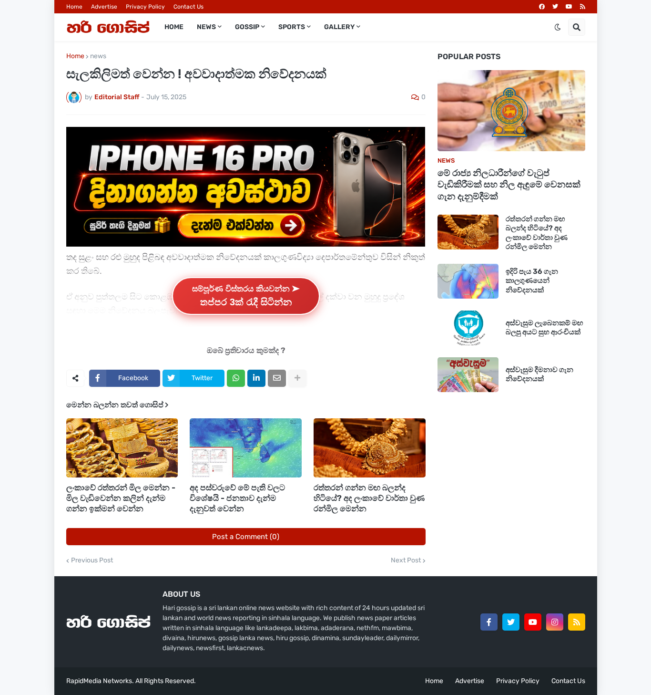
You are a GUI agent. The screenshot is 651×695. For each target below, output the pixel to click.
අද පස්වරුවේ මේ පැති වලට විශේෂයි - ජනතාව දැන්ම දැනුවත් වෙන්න (237, 498)
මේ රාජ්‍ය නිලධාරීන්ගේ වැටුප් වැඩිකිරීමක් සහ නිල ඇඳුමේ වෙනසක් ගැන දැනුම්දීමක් (508, 184)
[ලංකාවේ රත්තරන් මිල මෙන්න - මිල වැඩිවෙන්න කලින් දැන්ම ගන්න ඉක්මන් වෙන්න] (122, 447)
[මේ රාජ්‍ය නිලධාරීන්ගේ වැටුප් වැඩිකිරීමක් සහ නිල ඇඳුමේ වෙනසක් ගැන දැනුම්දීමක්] (511, 110)
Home (74, 6)
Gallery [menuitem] (339, 27)
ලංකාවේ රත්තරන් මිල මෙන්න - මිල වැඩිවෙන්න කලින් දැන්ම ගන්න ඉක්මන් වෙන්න (120, 498)
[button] (557, 27)
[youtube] (569, 6)
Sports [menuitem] (291, 27)
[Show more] (297, 378)
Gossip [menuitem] (247, 27)
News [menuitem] (206, 27)
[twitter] (555, 6)
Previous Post (92, 560)
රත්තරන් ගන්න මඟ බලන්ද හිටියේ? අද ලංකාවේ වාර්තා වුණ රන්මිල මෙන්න (369, 498)
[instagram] (554, 622)
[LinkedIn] (256, 378)
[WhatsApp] (236, 378)
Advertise (104, 6)
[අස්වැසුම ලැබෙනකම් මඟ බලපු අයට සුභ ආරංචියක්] (467, 328)
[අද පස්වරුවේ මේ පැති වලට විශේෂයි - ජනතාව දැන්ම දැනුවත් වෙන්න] (246, 447)
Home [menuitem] (173, 27)
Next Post (406, 560)
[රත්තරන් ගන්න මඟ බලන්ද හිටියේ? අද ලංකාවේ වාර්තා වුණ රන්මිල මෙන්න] (370, 447)
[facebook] (542, 6)
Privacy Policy (145, 6)
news (98, 56)
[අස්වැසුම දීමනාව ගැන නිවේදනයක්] (467, 374)
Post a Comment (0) (245, 536)
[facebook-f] (489, 622)
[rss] (582, 6)
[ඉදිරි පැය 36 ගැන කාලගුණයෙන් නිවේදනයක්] (467, 281)
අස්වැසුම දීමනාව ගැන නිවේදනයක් (539, 374)
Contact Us (188, 6)
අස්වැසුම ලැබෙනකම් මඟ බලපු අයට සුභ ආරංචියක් (544, 328)
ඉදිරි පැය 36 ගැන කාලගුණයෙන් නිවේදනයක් (532, 280)
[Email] (277, 378)
